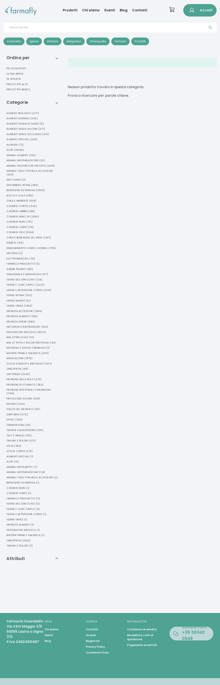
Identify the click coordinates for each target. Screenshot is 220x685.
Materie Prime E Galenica (27, 353)
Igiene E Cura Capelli (25, 284)
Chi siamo (91, 10)
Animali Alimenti (21, 155)
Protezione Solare (23, 398)
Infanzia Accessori (24, 311)
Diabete (15, 242)
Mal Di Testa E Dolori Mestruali (31, 342)
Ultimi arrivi (14, 73)
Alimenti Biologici (22, 113)
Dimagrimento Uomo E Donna (31, 248)
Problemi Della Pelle (23, 379)
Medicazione (19, 358)
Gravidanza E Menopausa (27, 274)
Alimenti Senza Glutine (25, 129)
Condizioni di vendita (142, 629)
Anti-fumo (16, 179)
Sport (14, 419)
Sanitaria (17, 414)
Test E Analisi (19, 435)
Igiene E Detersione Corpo (28, 290)
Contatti (139, 10)
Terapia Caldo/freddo (25, 430)
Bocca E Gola (19, 195)
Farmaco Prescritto (23, 263)
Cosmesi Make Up (22, 216)
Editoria (14, 253)
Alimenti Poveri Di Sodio (25, 123)
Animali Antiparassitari (25, 160)
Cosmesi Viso (20, 232)
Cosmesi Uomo (20, 227)
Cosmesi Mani (19, 221)
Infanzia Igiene (20, 321)
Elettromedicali (20, 258)
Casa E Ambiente (21, 200)
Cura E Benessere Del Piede (28, 237)
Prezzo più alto (17, 84)
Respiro (15, 404)
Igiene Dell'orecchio (24, 279)
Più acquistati (16, 68)
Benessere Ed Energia (25, 190)
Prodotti (70, 10)
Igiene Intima (19, 295)
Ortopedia (18, 374)
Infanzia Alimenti (22, 316)
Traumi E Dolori (21, 440)
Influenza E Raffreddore (27, 326)
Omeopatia (17, 368)
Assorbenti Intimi (22, 185)
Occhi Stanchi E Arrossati (29, 363)
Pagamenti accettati (142, 645)
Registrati (93, 641)
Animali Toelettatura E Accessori (29, 172)
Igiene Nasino (18, 300)
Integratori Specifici (26, 332)
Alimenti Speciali (21, 139)
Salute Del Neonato (23, 409)
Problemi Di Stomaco (24, 384)
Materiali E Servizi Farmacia (28, 347)
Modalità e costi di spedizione (140, 637)
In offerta (13, 79)
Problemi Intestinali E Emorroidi (28, 391)
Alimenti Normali (22, 118)
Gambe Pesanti (19, 269)
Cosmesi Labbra (20, 211)
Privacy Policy (95, 647)
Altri (15, 150)
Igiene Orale (19, 305)
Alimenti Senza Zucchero (27, 134)
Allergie (15, 144)
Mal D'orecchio (20, 337)
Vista (13, 446)
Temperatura (18, 425)
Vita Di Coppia (19, 451)
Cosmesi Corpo (21, 206)
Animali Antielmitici (21, 467)
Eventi (109, 10)
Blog (123, 10)
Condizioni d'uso (97, 652)
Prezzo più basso (18, 89)
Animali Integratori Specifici (30, 165)
